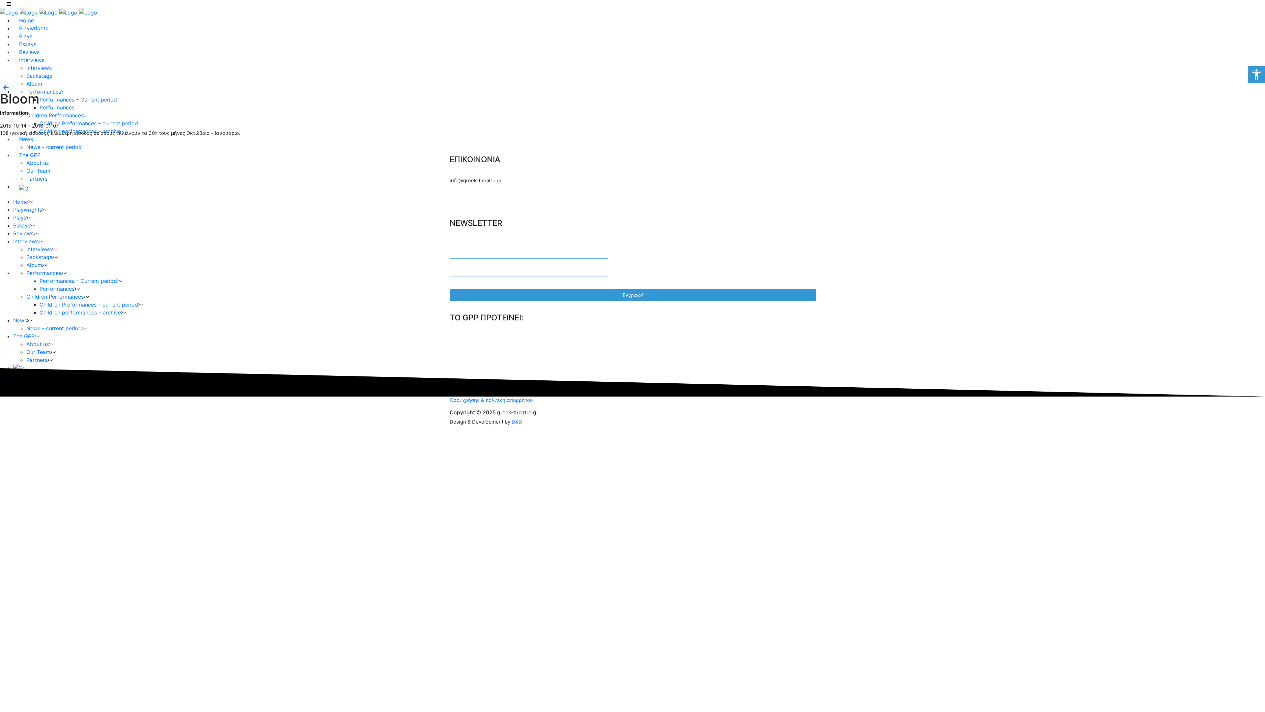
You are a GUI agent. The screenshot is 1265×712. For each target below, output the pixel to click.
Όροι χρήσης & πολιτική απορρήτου (491, 400)
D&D (517, 422)
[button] (1256, 74)
